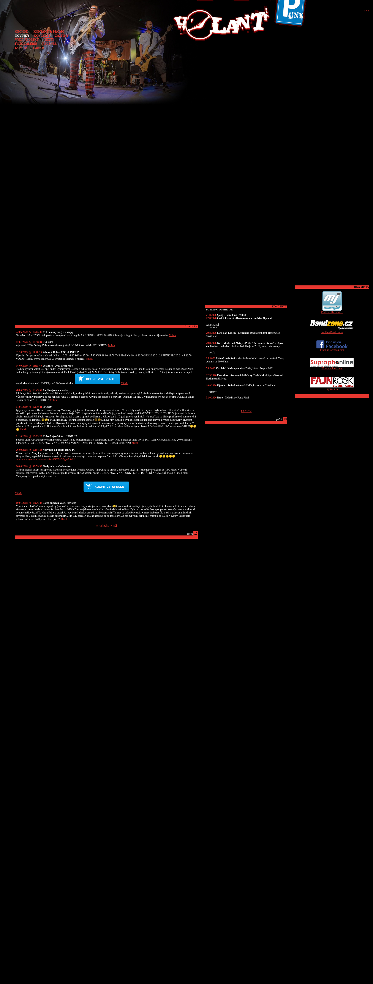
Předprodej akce (97, 379)
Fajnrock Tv (332, 388)
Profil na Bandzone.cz (332, 332)
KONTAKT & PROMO (49, 31)
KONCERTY (42, 35)
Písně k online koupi (331, 368)
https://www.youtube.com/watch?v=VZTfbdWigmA (42, 459)
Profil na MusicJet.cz (332, 312)
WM (72, 459)
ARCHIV (246, 411)
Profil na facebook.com (332, 349)
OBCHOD (21, 31)
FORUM (38, 47)
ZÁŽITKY (62, 35)
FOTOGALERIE (26, 43)
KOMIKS (21, 47)
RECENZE (49, 43)
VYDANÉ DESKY (27, 39)
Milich (172, 335)
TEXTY (49, 39)
